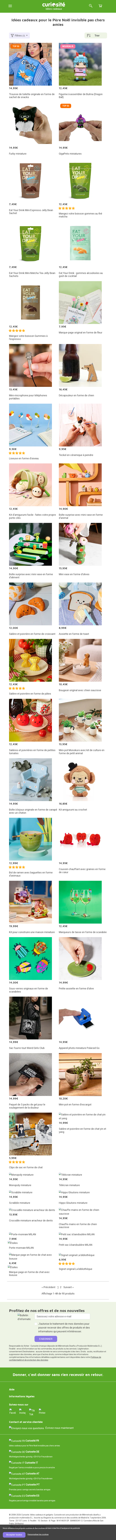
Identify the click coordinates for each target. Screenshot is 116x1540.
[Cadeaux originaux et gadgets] (53, 4)
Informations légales (22, 1396)
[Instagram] (22, 1411)
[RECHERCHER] (90, 6)
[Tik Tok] (32, 1412)
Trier (97, 35)
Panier (100, 5)
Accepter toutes (14, 1534)
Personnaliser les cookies (38, 1534)
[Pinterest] (42, 1411)
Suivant (68, 1287)
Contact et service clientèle (26, 1421)
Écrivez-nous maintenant (59, 1427)
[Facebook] (12, 1411)
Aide (11, 1389)
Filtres (20, 35)
